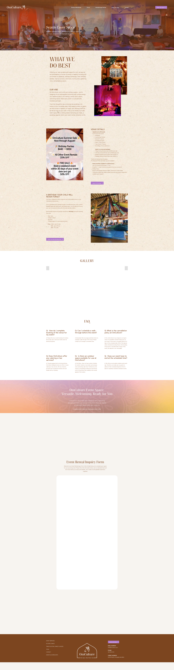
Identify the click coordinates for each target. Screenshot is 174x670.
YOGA (47, 649)
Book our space (161, 7)
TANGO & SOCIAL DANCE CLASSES (54, 646)
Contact (127, 7)
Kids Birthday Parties (100, 7)
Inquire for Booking (97, 183)
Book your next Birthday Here (54, 239)
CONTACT (48, 652)
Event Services (115, 7)
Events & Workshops (76, 7)
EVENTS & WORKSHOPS (52, 655)
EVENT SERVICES (50, 640)
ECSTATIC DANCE (50, 643)
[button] (47, 268)
